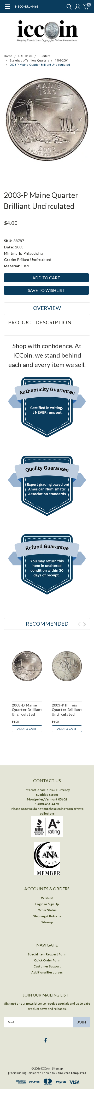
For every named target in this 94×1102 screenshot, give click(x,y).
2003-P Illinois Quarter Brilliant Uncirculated (67, 709)
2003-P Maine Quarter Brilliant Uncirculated (40, 64)
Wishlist (47, 898)
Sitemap (47, 922)
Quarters (44, 56)
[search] (68, 6)
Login (39, 904)
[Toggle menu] (7, 9)
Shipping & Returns (47, 916)
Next (84, 624)
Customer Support (47, 966)
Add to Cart (27, 729)
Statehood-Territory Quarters (29, 60)
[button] (47, 408)
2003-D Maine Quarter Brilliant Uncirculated (27, 709)
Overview (47, 308)
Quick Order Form (47, 960)
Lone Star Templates (71, 1073)
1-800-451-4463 (26, 6)
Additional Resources (47, 972)
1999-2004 (61, 60)
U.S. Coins (25, 56)
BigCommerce (31, 1073)
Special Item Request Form (47, 954)
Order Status (47, 910)
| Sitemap (57, 1068)
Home (8, 56)
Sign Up (53, 904)
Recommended (47, 623)
